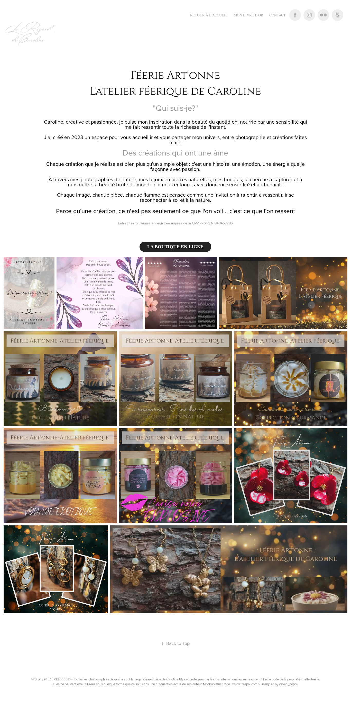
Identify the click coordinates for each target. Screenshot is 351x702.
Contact (277, 15)
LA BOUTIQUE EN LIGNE (175, 246)
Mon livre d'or (248, 15)
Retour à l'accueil (209, 15)
